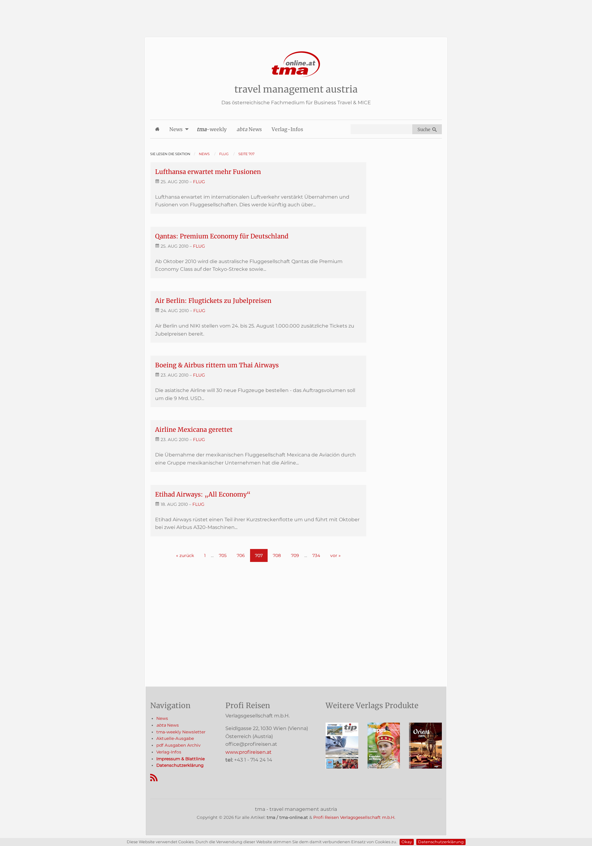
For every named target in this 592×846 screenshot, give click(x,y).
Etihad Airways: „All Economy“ (203, 494)
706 (241, 555)
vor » (335, 555)
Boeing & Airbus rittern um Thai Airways (217, 365)
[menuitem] (157, 129)
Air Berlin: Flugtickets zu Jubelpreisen (213, 300)
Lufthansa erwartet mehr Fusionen (208, 171)
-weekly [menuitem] (212, 129)
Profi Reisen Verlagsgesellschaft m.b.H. (354, 817)
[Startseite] (296, 64)
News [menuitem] (176, 129)
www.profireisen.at (248, 752)
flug (199, 181)
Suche (424, 129)
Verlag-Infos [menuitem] (287, 129)
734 (316, 555)
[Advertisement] (296, 14)
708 (277, 555)
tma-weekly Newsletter (180, 731)
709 (295, 555)
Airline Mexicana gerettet (193, 429)
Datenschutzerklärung (441, 842)
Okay (406, 842)
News (162, 718)
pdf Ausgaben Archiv (178, 745)
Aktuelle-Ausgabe (175, 738)
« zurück (185, 555)
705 (223, 555)
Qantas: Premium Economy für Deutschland (221, 236)
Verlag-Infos (168, 751)
